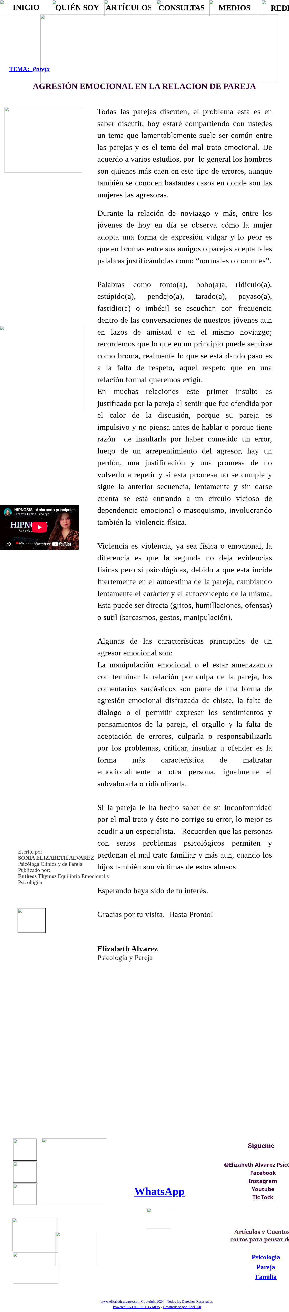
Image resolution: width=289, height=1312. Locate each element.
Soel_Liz (195, 1307)
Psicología (266, 1257)
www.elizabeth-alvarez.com (120, 1301)
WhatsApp (159, 1191)
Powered (119, 1307)
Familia (266, 1276)
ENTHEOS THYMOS (143, 1307)
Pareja (41, 69)
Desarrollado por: (175, 1307)
